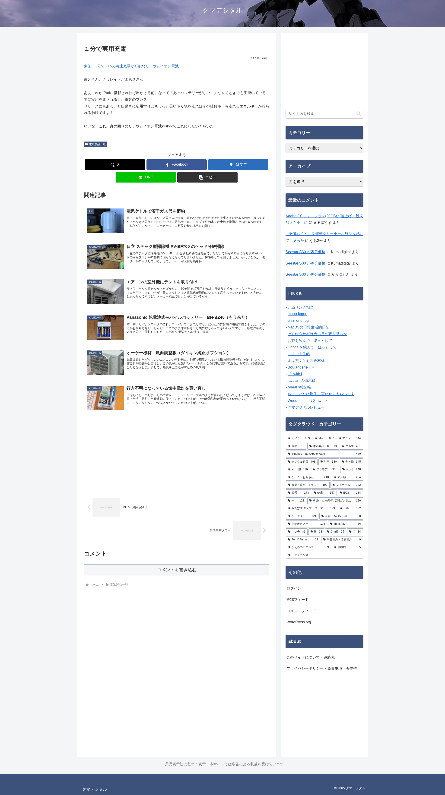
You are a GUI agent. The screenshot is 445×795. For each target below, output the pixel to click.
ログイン (293, 588)
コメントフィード (301, 611)
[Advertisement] (176, 454)
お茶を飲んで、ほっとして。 (312, 341)
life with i (295, 374)
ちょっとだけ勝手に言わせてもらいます (321, 394)
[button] (207, 177)
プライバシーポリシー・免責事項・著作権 (321, 668)
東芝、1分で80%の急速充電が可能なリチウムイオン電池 (131, 66)
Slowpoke (321, 401)
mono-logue (297, 314)
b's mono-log (298, 320)
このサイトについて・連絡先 (310, 657)
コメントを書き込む (177, 569)
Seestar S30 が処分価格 (305, 252)
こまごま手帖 (299, 354)
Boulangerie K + (301, 367)
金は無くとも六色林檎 (306, 361)
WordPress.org (298, 622)
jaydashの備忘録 (301, 380)
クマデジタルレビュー (306, 407)
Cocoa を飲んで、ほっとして (312, 347)
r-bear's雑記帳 (299, 387)
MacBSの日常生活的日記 (308, 327)
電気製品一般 (97, 144)
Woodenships (299, 401)
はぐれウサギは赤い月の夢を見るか (317, 334)
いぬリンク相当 (301, 307)
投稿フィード (297, 600)
